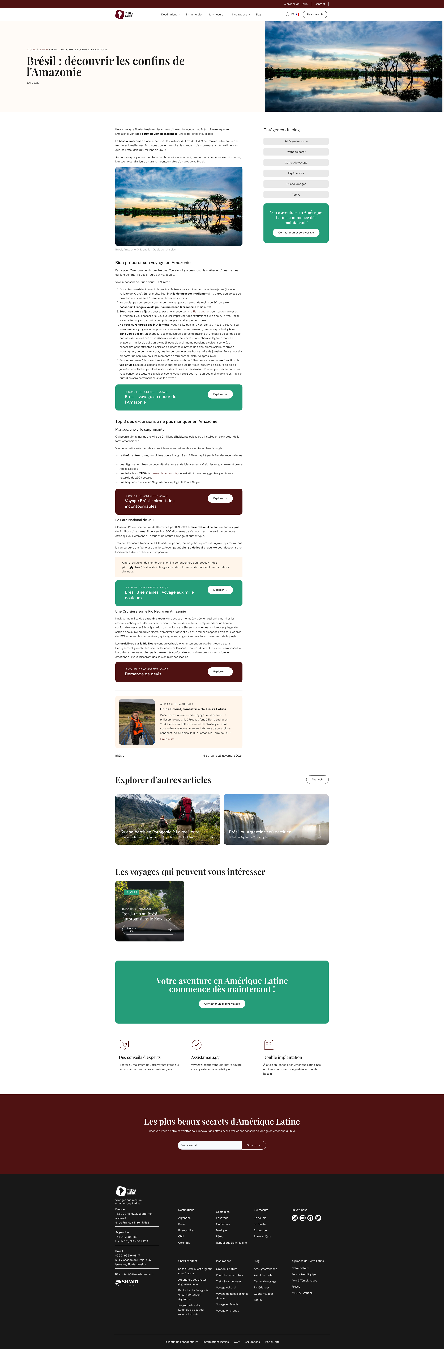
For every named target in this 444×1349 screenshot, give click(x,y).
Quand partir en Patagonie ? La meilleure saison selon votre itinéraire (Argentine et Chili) (167, 819)
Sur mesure (261, 1210)
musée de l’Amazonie (164, 473)
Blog (256, 1261)
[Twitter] (318, 1218)
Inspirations (223, 1261)
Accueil (31, 49)
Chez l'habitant (187, 1261)
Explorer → (220, 394)
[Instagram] (295, 1218)
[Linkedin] (303, 1218)
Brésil (119, 755)
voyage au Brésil (194, 161)
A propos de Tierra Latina (308, 1261)
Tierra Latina (201, 311)
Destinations (186, 1210)
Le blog (43, 49)
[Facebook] (310, 1218)
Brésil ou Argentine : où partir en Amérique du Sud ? (276, 819)
